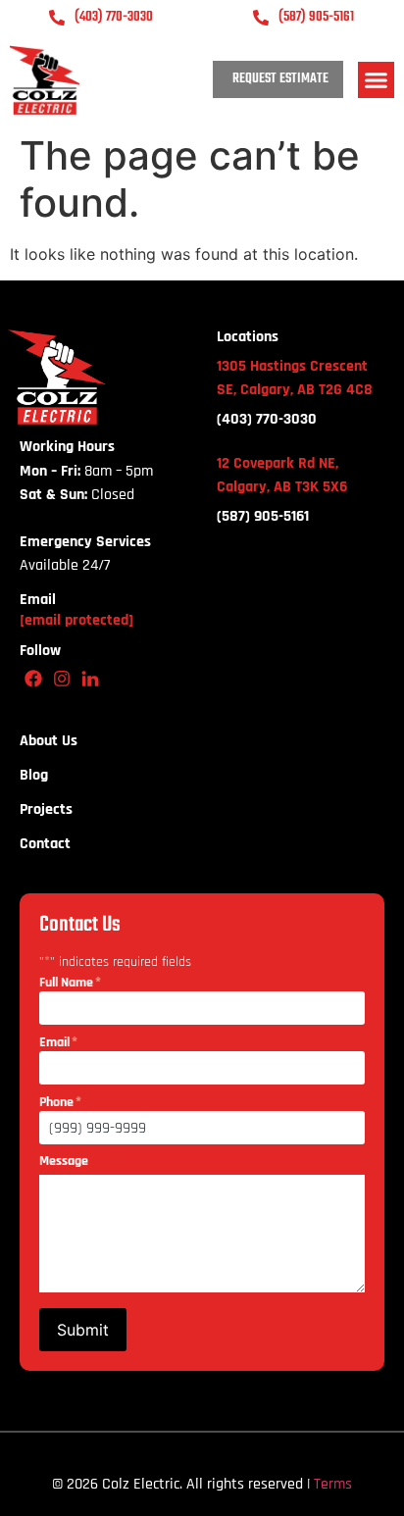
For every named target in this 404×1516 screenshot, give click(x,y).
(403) (267, 419)
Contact (45, 844)
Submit (83, 1329)
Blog (34, 775)
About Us (48, 741)
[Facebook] (34, 678)
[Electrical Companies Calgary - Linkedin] (90, 678)
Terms (333, 1484)
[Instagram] (62, 678)
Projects (46, 810)
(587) (263, 516)
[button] (376, 80)
